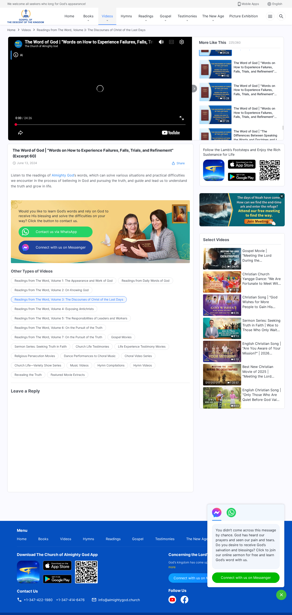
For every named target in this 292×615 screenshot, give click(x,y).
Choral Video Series (138, 356)
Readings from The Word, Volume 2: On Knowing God (52, 290)
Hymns (126, 16)
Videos (107, 16)
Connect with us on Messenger (199, 578)
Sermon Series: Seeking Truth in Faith (41, 346)
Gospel (165, 16)
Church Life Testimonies (92, 346)
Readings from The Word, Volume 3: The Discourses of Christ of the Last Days (91, 30)
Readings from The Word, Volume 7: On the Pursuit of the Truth (58, 337)
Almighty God (63, 175)
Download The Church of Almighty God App (57, 554)
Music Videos (79, 365)
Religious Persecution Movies (35, 356)
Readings (146, 16)
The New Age (213, 16)
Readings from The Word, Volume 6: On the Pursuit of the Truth (58, 327)
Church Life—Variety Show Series (38, 365)
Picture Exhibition (243, 16)
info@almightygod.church (119, 600)
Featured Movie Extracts (68, 374)
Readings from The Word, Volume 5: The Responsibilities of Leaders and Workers (71, 318)
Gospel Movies (121, 337)
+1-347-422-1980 (38, 600)
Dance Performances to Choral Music (90, 356)
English (277, 4)
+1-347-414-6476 (70, 600)
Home (69, 16)
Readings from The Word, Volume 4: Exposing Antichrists (54, 309)
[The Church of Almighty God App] (213, 170)
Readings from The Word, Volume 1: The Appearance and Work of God (64, 280)
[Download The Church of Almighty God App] (28, 571)
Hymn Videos (142, 365)
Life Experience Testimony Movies (141, 346)
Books (88, 16)
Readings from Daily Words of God (146, 280)
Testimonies (187, 16)
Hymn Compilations (110, 365)
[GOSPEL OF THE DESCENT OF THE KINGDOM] (25, 16)
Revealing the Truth (28, 374)
